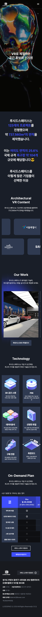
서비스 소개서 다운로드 (21, 548)
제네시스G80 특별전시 (21, 343)
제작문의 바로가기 (21, 554)
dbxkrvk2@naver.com (17, 597)
